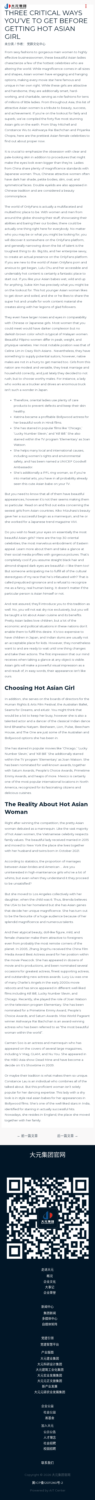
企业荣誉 (50, 1292)
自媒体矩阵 (49, 1324)
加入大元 (47, 1425)
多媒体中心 (49, 1318)
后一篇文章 (67, 1136)
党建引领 (47, 1338)
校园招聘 (50, 1448)
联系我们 (47, 1462)
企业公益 (47, 1406)
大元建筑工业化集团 (50, 1369)
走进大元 (47, 1269)
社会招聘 (50, 1443)
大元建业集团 (49, 1358)
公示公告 (50, 1432)
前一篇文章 (27, 1136)
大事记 (49, 1287)
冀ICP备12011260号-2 (47, 1482)
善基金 (49, 1418)
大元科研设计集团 (49, 1364)
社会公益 (50, 1412)
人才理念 (50, 1437)
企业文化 (50, 1281)
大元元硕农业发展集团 (49, 1392)
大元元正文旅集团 (49, 1381)
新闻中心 (47, 1306)
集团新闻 (50, 1313)
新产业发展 (49, 1386)
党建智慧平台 (49, 1344)
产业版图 (47, 1352)
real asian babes (38, 1098)
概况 (50, 1276)
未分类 (9, 44)
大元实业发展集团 (49, 1375)
